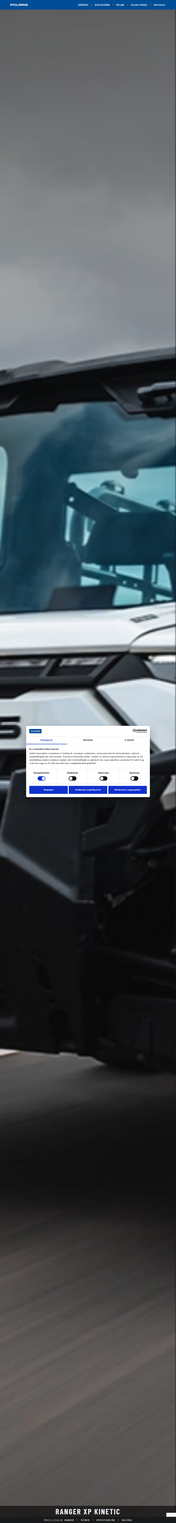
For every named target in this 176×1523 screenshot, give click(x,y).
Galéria (127, 1519)
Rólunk (120, 4)
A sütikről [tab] (129, 740)
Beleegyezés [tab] (47, 740)
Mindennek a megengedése (128, 790)
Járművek (83, 4)
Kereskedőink (102, 4)
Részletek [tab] (88, 740)
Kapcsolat (160, 4)
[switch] (72, 778)
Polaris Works (139, 4)
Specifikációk (105, 1519)
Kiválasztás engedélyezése (88, 790)
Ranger (69, 1519)
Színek (85, 1519)
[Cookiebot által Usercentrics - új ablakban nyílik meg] (135, 731)
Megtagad (48, 790)
